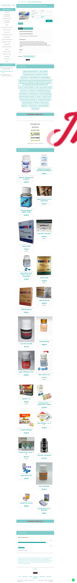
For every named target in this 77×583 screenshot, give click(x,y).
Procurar (13, 5)
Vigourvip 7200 (26, 246)
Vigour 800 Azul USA (34, 77)
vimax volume (36, 559)
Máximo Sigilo (42, 576)
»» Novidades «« (7, 12)
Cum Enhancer (32, 90)
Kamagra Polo (24, 563)
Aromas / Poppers (7, 51)
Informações (35, 577)
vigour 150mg (29, 559)
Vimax (20, 87)
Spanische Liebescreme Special (30, 71)
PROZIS (7, 24)
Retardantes (7, 32)
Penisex (45, 74)
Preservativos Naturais (29, 56)
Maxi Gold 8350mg (44, 486)
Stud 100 (38, 96)
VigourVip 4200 (44, 277)
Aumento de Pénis (47, 96)
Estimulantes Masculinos (6, 27)
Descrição (21, 28)
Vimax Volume (35, 108)
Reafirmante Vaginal (6, 41)
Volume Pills (23, 90)
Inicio (19, 1)
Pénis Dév (37, 102)
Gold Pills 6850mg (44, 341)
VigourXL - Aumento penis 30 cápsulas (26, 178)
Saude (7, 61)
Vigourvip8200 (44, 560)
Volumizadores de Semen (7, 34)
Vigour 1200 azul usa (44, 374)
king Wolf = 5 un (26, 399)
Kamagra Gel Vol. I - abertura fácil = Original (44, 403)
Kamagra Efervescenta (26, 503)
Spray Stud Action (34, 93)
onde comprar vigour (26, 560)
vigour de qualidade (31, 560)
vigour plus (26, 559)
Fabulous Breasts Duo (27, 102)
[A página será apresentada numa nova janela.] (24, 16)
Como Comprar (25, 576)
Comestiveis (6, 56)
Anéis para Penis (6, 37)
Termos (30, 576)
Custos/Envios (48, 576)
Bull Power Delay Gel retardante (27, 96)
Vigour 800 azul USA (26, 475)
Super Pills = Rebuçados (44, 233)
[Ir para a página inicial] (7, 1)
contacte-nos (35, 576)
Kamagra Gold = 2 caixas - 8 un (26, 452)
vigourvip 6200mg (45, 77)
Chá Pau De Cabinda (28, 87)
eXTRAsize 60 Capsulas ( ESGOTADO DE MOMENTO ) (44, 169)
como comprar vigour (22, 560)
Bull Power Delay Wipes (45, 93)
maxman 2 (39, 559)
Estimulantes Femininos (7, 39)
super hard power (45, 559)
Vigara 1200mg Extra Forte (26, 372)
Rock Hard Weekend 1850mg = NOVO (26, 211)
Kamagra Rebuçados (26, 430)
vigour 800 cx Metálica (43, 105)
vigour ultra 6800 (43, 71)
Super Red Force (24, 77)
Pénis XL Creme (44, 102)
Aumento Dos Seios (7, 54)
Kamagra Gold (28, 563)
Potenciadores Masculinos (7, 21)
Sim (19, 540)
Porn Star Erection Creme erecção (27, 99)
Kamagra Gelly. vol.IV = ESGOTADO (44, 509)
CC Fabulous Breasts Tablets (44, 99)
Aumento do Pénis (7, 29)
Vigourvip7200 (38, 560)
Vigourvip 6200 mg (26, 309)
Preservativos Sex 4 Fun (29, 74)
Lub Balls (7, 49)
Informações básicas (28, 28)
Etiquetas (20, 56)
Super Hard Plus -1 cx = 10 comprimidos (44, 199)
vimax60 (33, 559)
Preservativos (7, 59)
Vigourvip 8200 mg (44, 300)
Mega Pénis (24, 105)
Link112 (35, 568)
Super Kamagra (21, 563)
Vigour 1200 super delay (48, 560)
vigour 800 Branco (24, 93)
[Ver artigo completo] (26, 165)
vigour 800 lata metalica (22, 559)
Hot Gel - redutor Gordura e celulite (43, 87)
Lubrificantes (7, 44)
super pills (38, 74)
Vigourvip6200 (41, 560)
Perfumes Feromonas (6, 46)
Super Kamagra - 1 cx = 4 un (44, 423)
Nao (20, 545)
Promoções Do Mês (7, 18)
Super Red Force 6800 (26, 343)
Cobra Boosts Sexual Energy (43, 90)
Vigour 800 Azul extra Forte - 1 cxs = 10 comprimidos (26, 274)
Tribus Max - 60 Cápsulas (44, 455)
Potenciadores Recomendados (7, 15)
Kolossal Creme (32, 105)
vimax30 (31, 559)
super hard (42, 559)
